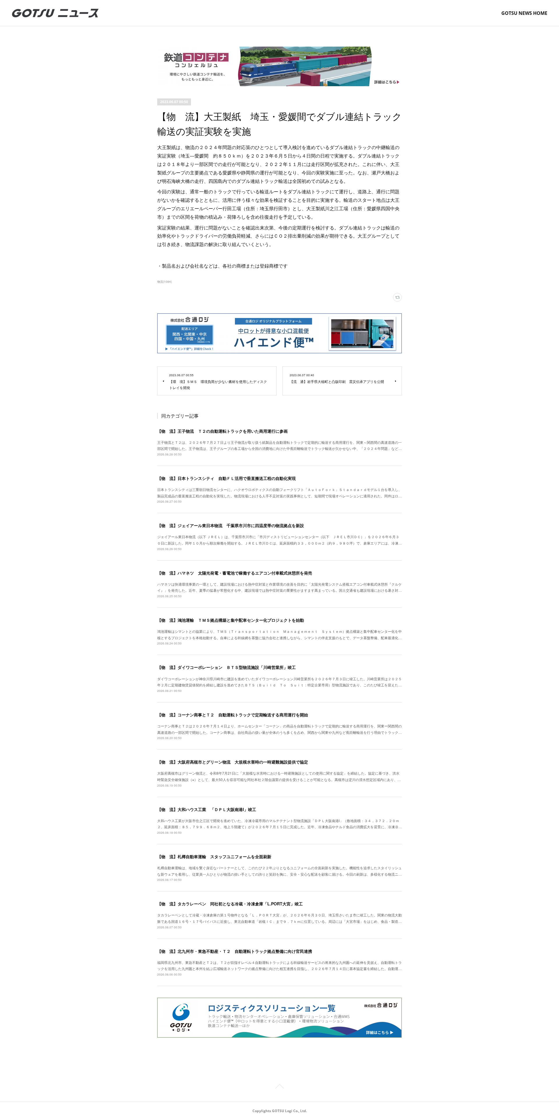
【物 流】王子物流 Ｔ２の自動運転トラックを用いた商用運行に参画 (222, 431)
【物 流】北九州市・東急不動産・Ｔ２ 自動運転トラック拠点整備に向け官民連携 (234, 951)
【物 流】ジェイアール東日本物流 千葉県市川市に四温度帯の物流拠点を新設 (230, 525)
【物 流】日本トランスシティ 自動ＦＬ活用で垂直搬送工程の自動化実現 (226, 478)
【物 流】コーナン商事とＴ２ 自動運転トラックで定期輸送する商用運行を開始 (232, 715)
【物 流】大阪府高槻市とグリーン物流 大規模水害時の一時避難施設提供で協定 (232, 762)
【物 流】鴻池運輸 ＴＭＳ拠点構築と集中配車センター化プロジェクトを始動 (230, 620)
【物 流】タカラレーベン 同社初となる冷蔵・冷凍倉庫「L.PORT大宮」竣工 (230, 904)
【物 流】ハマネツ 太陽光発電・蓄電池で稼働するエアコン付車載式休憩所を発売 (234, 573)
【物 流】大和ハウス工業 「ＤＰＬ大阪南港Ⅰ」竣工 (206, 809)
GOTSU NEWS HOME (524, 13)
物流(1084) (164, 282)
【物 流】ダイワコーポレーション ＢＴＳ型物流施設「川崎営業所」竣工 (226, 667)
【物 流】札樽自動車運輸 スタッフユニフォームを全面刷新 (214, 856)
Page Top (279, 1087)
